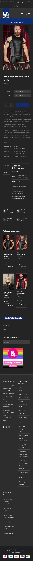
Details (11, 266)
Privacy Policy (23, 417)
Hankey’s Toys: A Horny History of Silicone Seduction (23, 464)
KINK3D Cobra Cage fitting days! (9, 516)
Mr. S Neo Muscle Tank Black (8, 254)
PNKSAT (22, 196)
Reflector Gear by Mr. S (9, 528)
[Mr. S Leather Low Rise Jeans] (8, 282)
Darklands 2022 (8, 533)
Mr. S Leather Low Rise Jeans (8, 294)
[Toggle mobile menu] (29, 13)
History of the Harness (23, 446)
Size (8, 91)
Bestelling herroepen (22, 483)
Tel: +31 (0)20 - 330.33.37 (7, 2)
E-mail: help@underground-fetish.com (8, 404)
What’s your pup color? (8, 510)
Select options (7, 263)
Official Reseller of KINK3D (23, 389)
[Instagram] (9, 427)
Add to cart (22, 105)
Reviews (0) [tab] (6, 172)
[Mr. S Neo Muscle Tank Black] (8, 242)
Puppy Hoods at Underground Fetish (23, 429)
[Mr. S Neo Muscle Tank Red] (21, 281)
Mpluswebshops (16, 552)
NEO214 (17, 196)
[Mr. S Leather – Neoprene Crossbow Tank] (21, 242)
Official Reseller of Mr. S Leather (23, 396)
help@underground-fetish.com (24, 2)
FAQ (20, 422)
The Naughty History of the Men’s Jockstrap (23, 454)
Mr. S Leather (20, 198)
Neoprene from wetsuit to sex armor (23, 475)
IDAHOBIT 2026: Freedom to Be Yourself (8, 501)
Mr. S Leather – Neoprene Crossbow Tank (21, 255)
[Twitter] (6, 427)
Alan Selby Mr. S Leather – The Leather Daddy (23, 438)
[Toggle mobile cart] (22, 13)
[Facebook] (3, 427)
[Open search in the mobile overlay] (25, 13)
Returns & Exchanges (22, 412)
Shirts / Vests (22, 194)
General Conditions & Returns (23, 404)
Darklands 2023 (8, 522)
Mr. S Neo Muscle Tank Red (21, 293)
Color (8, 95)
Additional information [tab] (6, 167)
